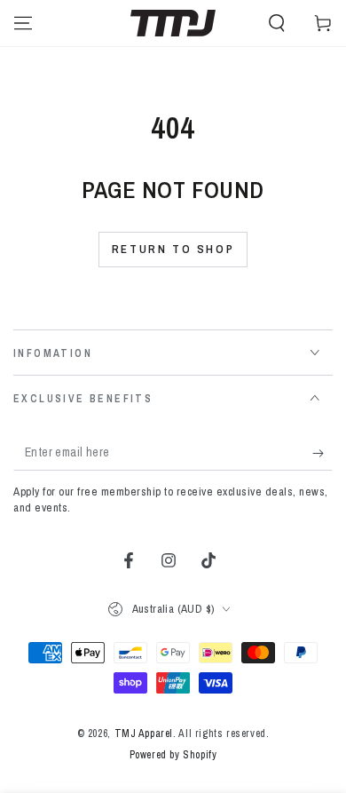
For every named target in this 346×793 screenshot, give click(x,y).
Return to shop (173, 249)
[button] (277, 23)
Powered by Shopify (173, 755)
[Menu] (23, 23)
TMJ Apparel (144, 733)
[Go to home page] (173, 23)
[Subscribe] (322, 452)
